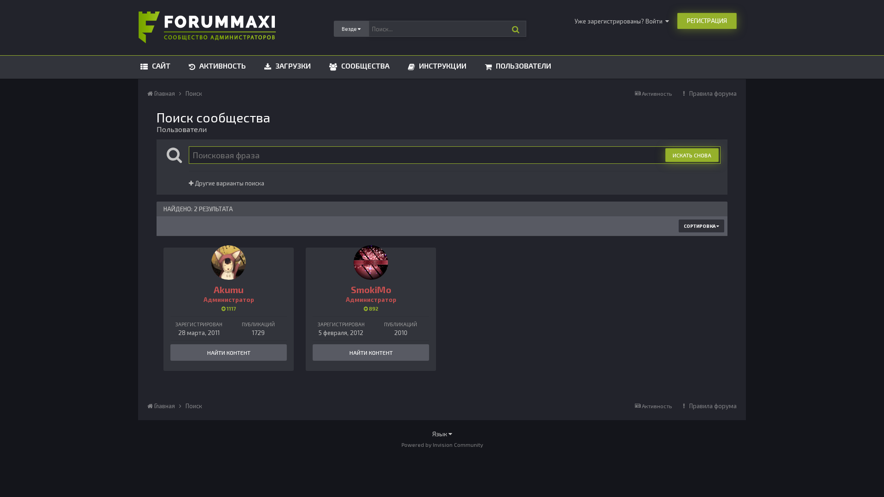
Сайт (160, 65)
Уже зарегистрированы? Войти (620, 21)
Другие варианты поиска (228, 183)
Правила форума (713, 93)
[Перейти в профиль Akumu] (228, 262)
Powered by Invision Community (442, 444)
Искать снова (692, 155)
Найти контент (228, 352)
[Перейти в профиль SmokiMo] (371, 262)
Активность (222, 65)
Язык (440, 434)
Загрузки (292, 65)
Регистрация (707, 20)
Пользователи (522, 65)
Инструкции (441, 65)
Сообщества (364, 65)
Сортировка (700, 226)
